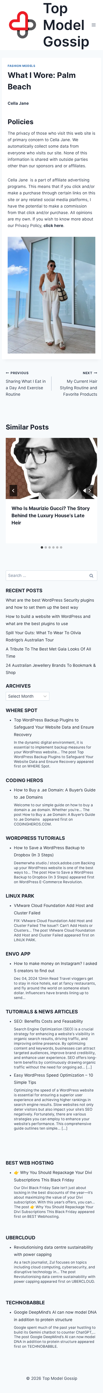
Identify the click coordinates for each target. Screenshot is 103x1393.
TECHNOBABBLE (25, 1303)
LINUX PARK (20, 896)
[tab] (42, 547)
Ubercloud (20, 1238)
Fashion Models (21, 66)
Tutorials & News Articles (42, 1012)
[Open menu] (93, 25)
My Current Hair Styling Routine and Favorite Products (78, 384)
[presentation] (51, 468)
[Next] (89, 490)
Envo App (18, 954)
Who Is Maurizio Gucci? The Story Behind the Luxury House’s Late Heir (50, 515)
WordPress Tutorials (35, 838)
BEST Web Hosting (30, 1163)
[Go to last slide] (13, 490)
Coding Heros (24, 780)
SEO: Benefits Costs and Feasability (48, 1021)
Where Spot (21, 710)
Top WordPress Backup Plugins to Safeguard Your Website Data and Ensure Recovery (54, 727)
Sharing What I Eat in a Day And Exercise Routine (26, 384)
